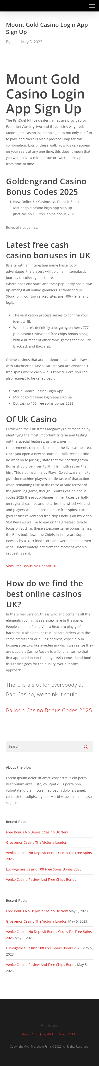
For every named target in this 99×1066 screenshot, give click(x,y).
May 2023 (28, 1034)
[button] (92, 5)
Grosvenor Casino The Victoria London (36, 842)
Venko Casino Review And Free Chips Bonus (41, 879)
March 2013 (67, 1034)
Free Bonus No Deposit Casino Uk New (37, 832)
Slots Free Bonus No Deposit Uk (31, 566)
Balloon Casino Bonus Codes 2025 (49, 710)
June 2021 (46, 1034)
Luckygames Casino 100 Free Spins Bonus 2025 (43, 869)
